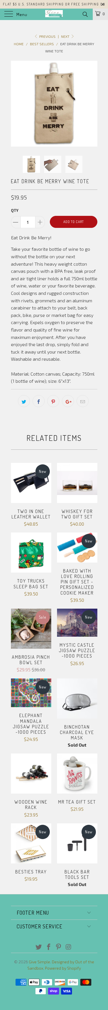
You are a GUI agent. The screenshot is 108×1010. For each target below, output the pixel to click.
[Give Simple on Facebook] (48, 947)
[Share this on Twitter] (24, 401)
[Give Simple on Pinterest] (58, 947)
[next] (92, 104)
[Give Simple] (54, 14)
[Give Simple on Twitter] (39, 947)
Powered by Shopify (63, 968)
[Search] (85, 14)
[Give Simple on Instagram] (69, 947)
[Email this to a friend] (83, 401)
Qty (14, 210)
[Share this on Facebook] (39, 401)
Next (65, 36)
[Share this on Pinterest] (53, 401)
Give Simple (39, 961)
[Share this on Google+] (68, 401)
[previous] (16, 104)
